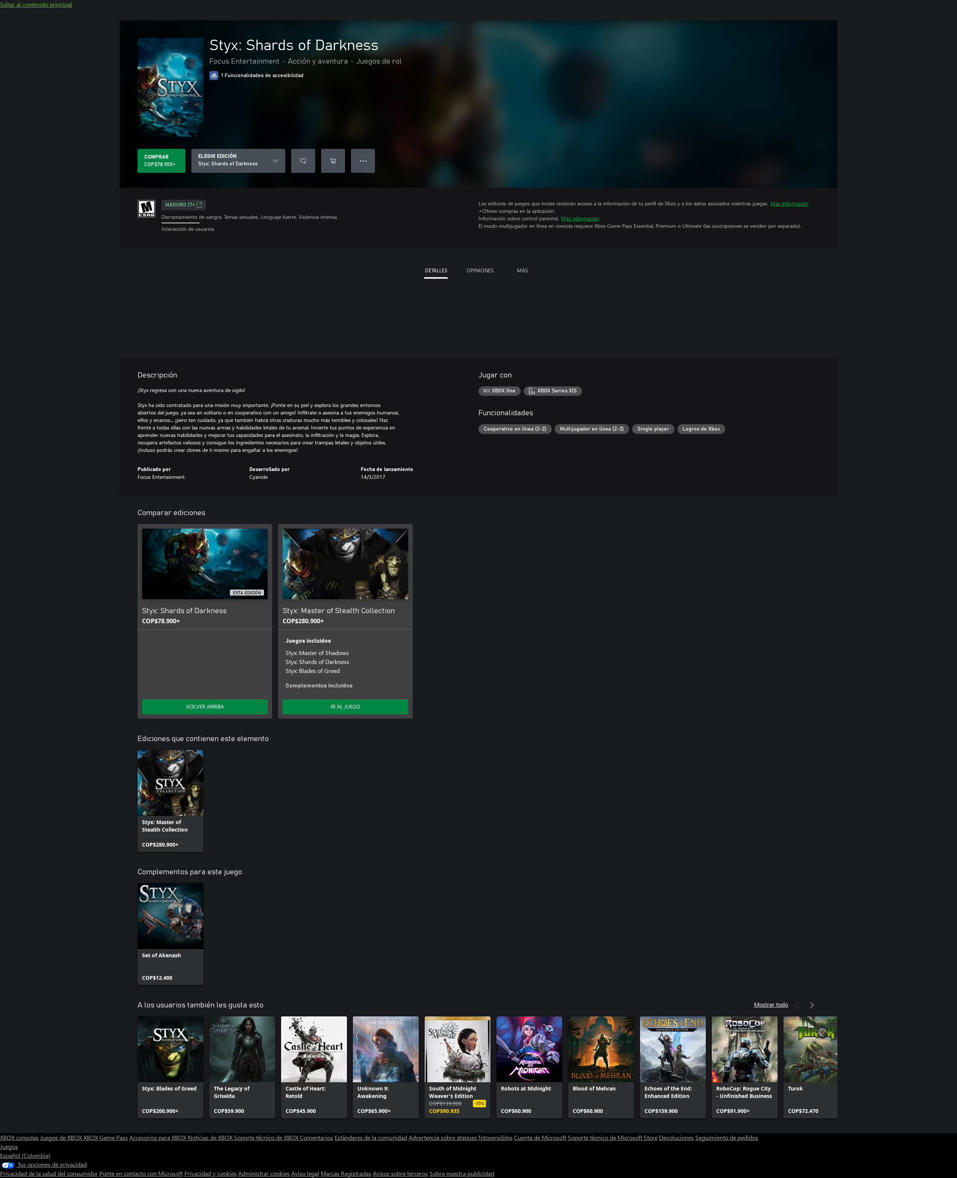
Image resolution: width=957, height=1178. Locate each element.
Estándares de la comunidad (371, 1137)
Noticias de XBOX (211, 1137)
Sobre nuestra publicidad (462, 1173)
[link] (170, 801)
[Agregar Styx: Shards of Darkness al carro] (333, 161)
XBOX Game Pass (105, 1137)
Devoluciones (676, 1137)
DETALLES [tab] (436, 270)
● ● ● (363, 161)
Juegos (9, 1146)
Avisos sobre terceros (400, 1173)
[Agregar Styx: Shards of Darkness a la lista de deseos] (303, 161)
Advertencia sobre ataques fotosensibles (461, 1137)
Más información (789, 203)
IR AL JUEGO (345, 706)
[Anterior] (797, 1005)
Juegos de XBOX (61, 1137)
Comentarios (316, 1137)
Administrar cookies (264, 1173)
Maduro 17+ (180, 205)
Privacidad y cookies (210, 1173)
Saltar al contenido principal (36, 4)
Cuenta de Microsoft (540, 1137)
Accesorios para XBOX (158, 1137)
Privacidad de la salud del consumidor (49, 1173)
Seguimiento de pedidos (726, 1137)
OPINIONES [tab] (480, 270)
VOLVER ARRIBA (205, 706)
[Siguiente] (811, 1005)
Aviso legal (305, 1173)
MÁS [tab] (522, 270)
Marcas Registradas (346, 1173)
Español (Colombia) (25, 1155)
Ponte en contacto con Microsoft (141, 1173)
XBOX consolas (19, 1137)
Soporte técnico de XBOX (267, 1137)
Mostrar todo (771, 1004)
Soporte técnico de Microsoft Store (613, 1137)
